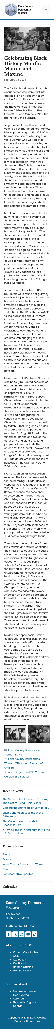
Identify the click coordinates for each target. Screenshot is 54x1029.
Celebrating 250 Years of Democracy (26, 808)
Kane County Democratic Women (24, 864)
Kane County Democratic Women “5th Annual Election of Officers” (23, 763)
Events (7, 859)
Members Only (22, 970)
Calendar (19, 998)
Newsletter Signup (24, 1002)
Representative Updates (18, 874)
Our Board (19, 963)
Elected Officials (23, 967)
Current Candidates (25, 952)
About (16, 956)
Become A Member (25, 991)
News (18, 754)
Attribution (19, 959)
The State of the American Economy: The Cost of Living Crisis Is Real (26, 801)
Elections (8, 854)
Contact (18, 1006)
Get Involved (21, 995)
